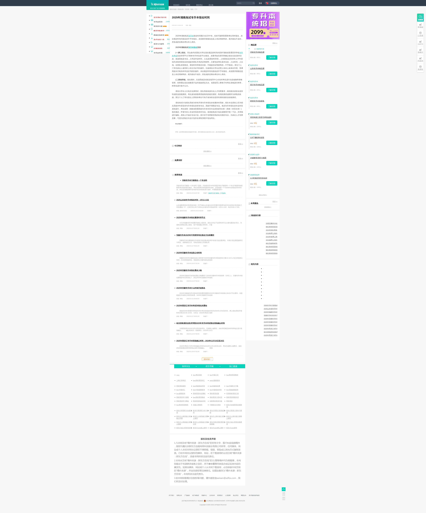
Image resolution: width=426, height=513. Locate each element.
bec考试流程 (197, 375)
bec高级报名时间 (199, 386)
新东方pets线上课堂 (200, 428)
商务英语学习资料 (182, 397)
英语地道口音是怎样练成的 (260, 117)
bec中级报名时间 (216, 390)
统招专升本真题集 (257, 101)
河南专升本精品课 (257, 52)
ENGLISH (181, 9)
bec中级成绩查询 (199, 390)
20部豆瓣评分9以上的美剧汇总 (276, 223)
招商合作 (179, 495)
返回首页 (283, 498)
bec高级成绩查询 (232, 390)
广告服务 (187, 495)
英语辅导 (176, 5)
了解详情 (271, 57)
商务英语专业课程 (199, 393)
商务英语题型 (181, 386)
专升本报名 (192, 47)
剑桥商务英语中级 (216, 401)
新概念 (420, 52)
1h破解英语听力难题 (258, 158)
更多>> (240, 144)
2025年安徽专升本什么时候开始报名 (190, 288)
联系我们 (220, 495)
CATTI (420, 44)
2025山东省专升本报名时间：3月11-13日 (192, 200)
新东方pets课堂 (231, 428)
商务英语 (229, 401)
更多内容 (207, 359)
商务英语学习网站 (182, 401)
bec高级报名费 (215, 386)
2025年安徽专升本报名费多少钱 (189, 270)
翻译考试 (199, 5)
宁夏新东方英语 (215, 405)
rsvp (177, 375)
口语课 (420, 36)
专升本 (188, 5)
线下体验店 (195, 495)
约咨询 (420, 61)
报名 (192, 9)
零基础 (420, 27)
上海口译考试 (181, 380)
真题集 (420, 69)
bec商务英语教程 (182, 405)
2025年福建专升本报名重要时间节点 (190, 217)
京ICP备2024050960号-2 (189, 501)
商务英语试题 (214, 393)
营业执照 (200, 501)
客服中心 (204, 495)
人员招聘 (228, 495)
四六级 (211, 5)
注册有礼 (274, 3)
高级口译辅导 (197, 405)
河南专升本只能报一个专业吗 (217, 193)
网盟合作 (243, 495)
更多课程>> (207, 151)
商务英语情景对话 (232, 397)
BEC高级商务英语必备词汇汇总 (277, 243)
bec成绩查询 (180, 393)
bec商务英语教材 (232, 375)
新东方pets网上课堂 (217, 428)
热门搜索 (233, 366)
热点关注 (235, 495)
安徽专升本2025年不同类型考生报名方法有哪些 (195, 235)
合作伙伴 (212, 495)
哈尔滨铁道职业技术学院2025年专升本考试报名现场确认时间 (200, 323)
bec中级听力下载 (232, 386)
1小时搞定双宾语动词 (258, 178)
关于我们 (171, 495)
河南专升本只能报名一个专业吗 (194, 180)
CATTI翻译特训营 (257, 138)
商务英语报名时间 (199, 401)
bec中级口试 (214, 375)
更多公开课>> (263, 195)
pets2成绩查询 (215, 380)
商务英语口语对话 (216, 397)
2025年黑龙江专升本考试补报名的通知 (191, 305)
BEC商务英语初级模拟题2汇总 (276, 250)
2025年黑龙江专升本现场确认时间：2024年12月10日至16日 (200, 341)
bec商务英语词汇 (199, 380)
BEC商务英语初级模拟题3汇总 (276, 247)
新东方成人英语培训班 (184, 428)
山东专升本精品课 (257, 68)
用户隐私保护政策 (254, 495)
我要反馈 (283, 494)
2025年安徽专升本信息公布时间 (189, 253)
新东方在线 (173, 9)
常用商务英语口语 (232, 393)
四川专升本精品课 (257, 85)
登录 (260, 3)
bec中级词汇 (180, 390)
